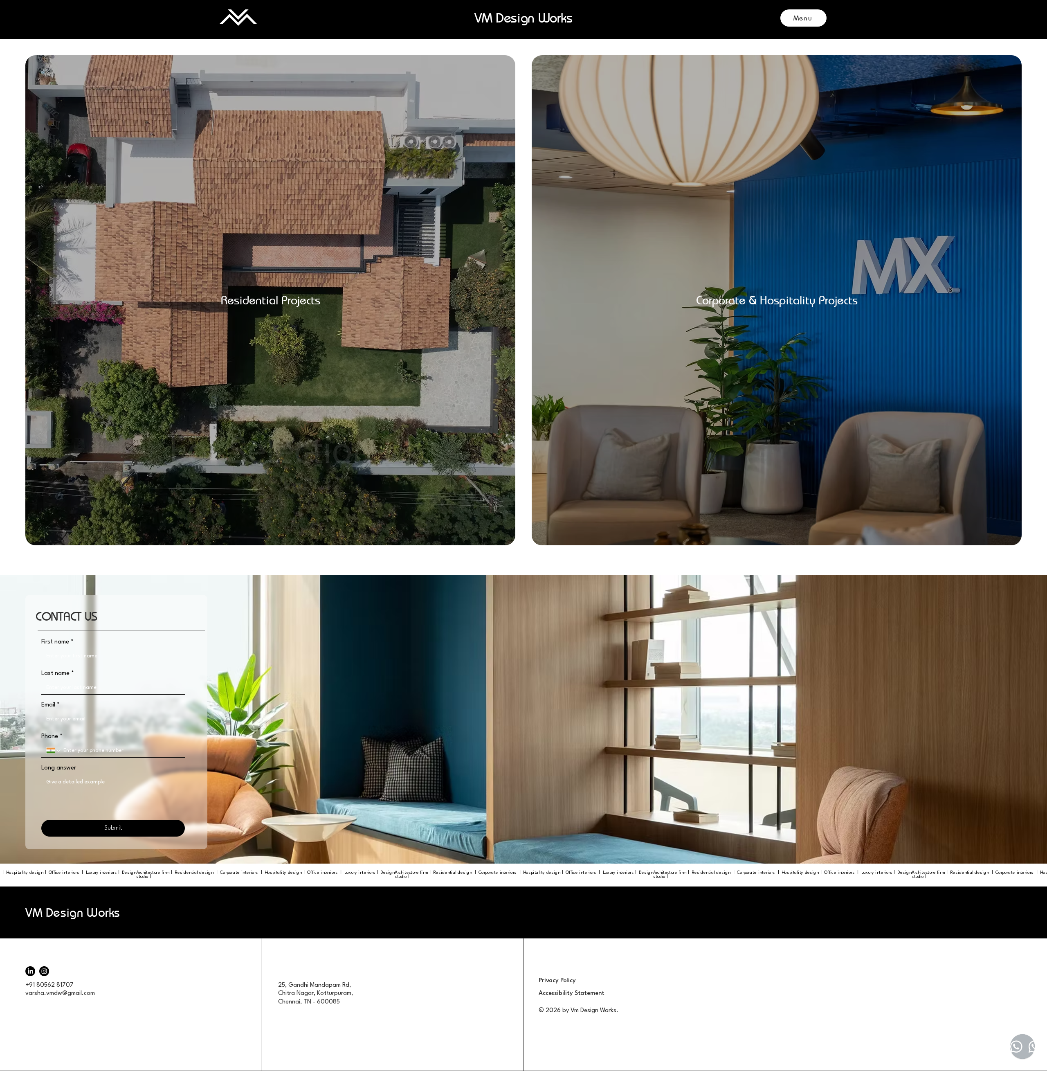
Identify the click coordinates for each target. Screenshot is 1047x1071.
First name (57, 642)
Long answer (58, 768)
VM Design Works (72, 912)
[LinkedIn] (30, 971)
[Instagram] (44, 971)
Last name (57, 673)
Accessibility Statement (571, 993)
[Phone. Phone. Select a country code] (54, 750)
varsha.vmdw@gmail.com (60, 993)
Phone (52, 737)
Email (50, 705)
